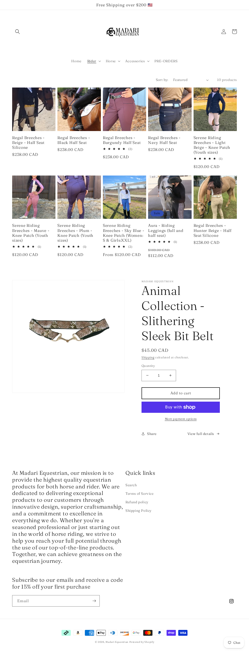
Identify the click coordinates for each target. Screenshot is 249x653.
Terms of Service (139, 493)
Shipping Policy (138, 510)
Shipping (148, 357)
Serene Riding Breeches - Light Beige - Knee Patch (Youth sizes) (212, 145)
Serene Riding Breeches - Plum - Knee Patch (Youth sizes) (75, 232)
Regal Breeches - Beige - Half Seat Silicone (28, 142)
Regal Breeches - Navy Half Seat (164, 140)
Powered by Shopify (141, 642)
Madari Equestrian (117, 642)
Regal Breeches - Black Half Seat (73, 140)
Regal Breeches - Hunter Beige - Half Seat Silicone (212, 230)
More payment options (181, 419)
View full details (200, 434)
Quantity (148, 366)
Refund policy (137, 502)
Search (131, 485)
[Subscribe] (94, 601)
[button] (17, 31)
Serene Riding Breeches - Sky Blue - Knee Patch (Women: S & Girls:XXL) (123, 232)
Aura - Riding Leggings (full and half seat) (166, 230)
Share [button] (152, 434)
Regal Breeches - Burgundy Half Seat (122, 140)
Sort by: (162, 80)
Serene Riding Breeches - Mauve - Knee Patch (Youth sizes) (31, 232)
